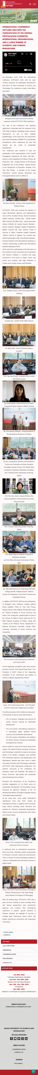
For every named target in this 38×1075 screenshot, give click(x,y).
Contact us (7, 934)
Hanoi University (10, 2)
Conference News (9, 954)
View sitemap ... (19, 1063)
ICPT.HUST (9, 6)
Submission (7, 950)
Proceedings (8, 958)
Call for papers (8, 932)
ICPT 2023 (6, 941)
